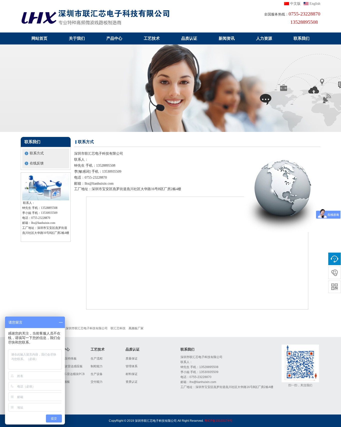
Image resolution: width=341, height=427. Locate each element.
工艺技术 (152, 38)
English (315, 3)
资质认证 (132, 382)
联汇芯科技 (118, 328)
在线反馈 (37, 163)
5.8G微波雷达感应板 (69, 366)
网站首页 (39, 38)
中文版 (295, 3)
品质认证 (189, 38)
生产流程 (97, 358)
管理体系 (132, 366)
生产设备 (97, 374)
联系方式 (37, 153)
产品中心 (114, 38)
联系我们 (302, 38)
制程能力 (97, 366)
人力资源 (264, 38)
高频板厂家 (136, 328)
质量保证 (132, 358)
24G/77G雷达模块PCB (70, 374)
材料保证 (132, 374)
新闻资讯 (227, 38)
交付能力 (97, 382)
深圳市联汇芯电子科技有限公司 (87, 328)
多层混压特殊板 (66, 358)
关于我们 (77, 38)
